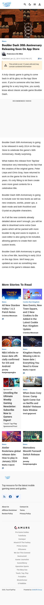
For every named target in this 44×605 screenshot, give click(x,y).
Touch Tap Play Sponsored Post (10, 424)
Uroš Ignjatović (29, 413)
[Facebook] (11, 496)
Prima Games (22, 546)
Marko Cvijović (29, 370)
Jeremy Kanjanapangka (9, 371)
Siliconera (22, 549)
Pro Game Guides (22, 532)
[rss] (4, 496)
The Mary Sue (22, 570)
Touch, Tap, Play (22, 573)
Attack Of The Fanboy (22, 542)
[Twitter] (18, 496)
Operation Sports (22, 566)
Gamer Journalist (22, 560)
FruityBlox (22, 577)
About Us (5, 507)
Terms (22, 510)
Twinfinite (22, 536)
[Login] (39, 4)
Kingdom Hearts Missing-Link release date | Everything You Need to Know (32, 359)
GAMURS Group (37, 590)
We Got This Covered (22, 553)
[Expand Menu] (34, 4)
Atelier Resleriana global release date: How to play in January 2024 (11, 454)
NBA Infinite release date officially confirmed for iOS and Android (10, 359)
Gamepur (22, 539)
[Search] (24, 4)
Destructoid (22, 556)
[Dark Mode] (29, 4)
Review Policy (7, 514)
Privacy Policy (25, 514)
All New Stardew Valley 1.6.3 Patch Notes (11, 309)
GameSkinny (22, 563)
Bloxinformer (22, 580)
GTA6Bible (22, 583)
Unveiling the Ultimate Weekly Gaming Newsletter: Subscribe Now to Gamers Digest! (10, 406)
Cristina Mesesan (9, 315)
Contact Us (24, 507)
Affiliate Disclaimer (9, 510)
